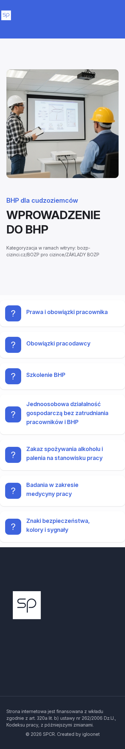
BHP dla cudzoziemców (42, 200)
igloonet (91, 734)
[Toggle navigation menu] (116, 18)
